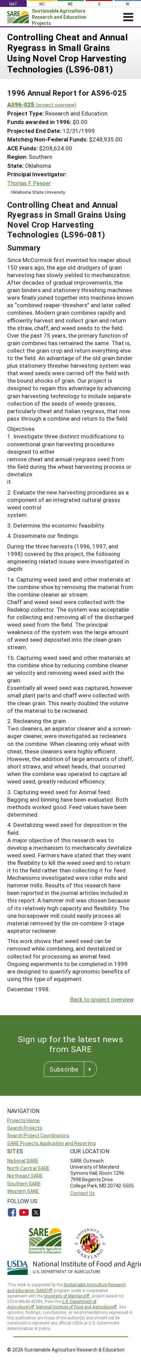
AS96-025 (41, 104)
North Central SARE (28, 1168)
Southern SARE (24, 1183)
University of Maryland (65, 1295)
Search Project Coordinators (38, 1135)
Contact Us (82, 1193)
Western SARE (23, 1191)
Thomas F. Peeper (29, 183)
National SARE (22, 1160)
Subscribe (64, 1069)
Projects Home (23, 1120)
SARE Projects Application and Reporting (51, 1143)
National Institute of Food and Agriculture (74, 1306)
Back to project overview (102, 999)
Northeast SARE (25, 1175)
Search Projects (24, 1128)
